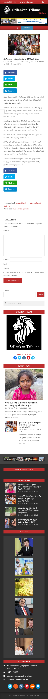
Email (5, 264)
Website (6, 269)
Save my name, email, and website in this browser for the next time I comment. (23, 274)
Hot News (24, 491)
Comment (6, 231)
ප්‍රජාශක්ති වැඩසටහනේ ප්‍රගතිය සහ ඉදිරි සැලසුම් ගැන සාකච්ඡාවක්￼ (30, 424)
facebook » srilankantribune (17, 680)
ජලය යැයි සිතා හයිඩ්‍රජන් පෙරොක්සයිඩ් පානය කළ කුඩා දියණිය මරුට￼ (29, 486)
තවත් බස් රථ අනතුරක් (20, 209)
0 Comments (16, 64)
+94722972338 (12, 672)
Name (6, 259)
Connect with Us (24, 354)
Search (6, 291)
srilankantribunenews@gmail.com (19, 676)
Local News (39, 62)
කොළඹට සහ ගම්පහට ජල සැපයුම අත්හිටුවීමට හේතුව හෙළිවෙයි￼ (28, 510)
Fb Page (27, 27)
